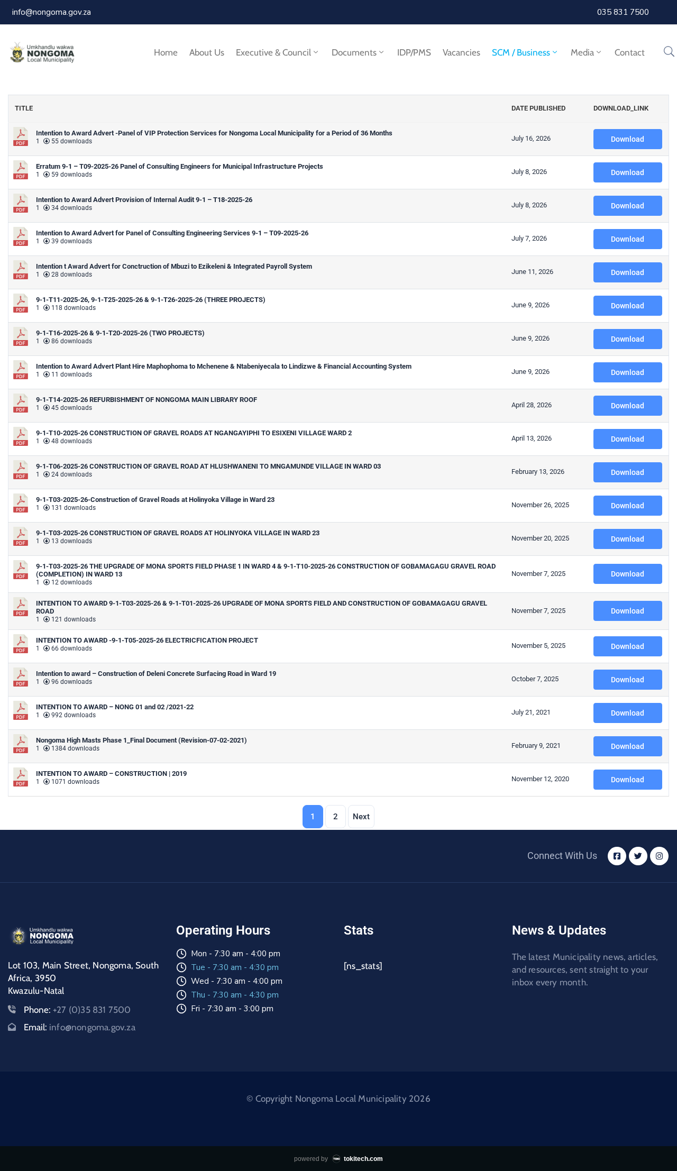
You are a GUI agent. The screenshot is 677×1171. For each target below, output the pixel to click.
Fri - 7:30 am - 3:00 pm (232, 1008)
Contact (630, 52)
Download (627, 139)
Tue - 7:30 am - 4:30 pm (235, 967)
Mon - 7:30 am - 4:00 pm (235, 953)
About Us (206, 52)
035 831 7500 (623, 12)
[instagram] (659, 856)
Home (166, 52)
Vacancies (461, 52)
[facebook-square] (617, 856)
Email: (79, 1027)
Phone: (77, 1009)
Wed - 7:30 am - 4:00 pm (236, 981)
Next (361, 816)
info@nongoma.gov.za (51, 12)
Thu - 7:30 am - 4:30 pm (235, 995)
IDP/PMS (414, 52)
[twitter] (638, 856)
